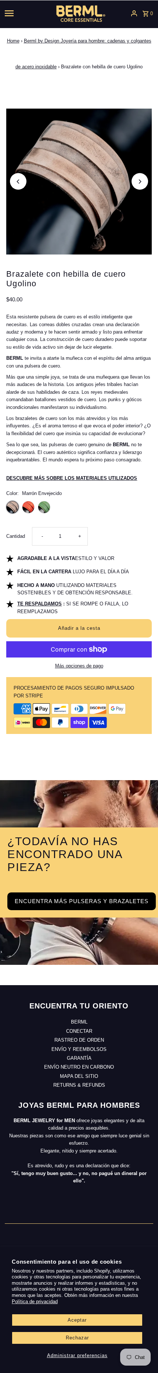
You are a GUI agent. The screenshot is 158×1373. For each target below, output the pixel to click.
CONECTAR (79, 1031)
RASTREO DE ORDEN (79, 1040)
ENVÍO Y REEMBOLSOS (79, 1049)
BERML (79, 1022)
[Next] (140, 181)
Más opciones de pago (79, 666)
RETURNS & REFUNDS (79, 1085)
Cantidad (15, 536)
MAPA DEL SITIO (79, 1076)
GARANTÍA (79, 1058)
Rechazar (77, 1337)
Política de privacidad (35, 1301)
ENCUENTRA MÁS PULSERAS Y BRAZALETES (81, 901)
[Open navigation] (21, 13)
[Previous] (18, 181)
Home (13, 41)
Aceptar (77, 1320)
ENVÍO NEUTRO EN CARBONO (79, 1067)
